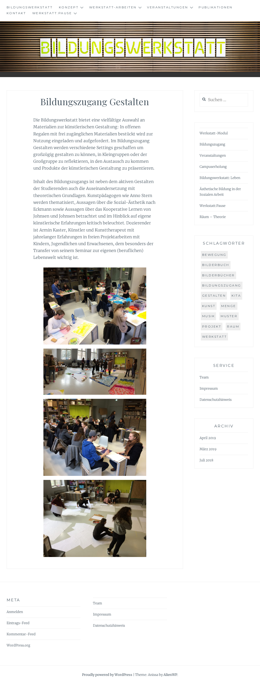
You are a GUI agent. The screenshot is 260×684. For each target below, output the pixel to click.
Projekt (211, 326)
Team (204, 377)
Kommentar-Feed (21, 634)
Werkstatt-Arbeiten (113, 7)
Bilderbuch (215, 265)
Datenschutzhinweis (216, 400)
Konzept (69, 7)
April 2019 (208, 438)
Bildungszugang (212, 144)
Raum (233, 326)
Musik (208, 316)
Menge (228, 306)
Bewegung (214, 255)
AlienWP (170, 675)
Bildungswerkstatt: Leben (220, 178)
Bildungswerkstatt (30, 7)
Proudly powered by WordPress (107, 675)
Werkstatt (214, 336)
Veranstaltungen (167, 7)
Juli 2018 (206, 460)
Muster (229, 316)
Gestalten (214, 295)
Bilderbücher (218, 275)
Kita (236, 295)
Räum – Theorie (213, 217)
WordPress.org (18, 645)
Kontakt (16, 13)
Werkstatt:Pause (52, 13)
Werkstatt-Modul (214, 133)
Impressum (209, 388)
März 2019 (208, 449)
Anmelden (15, 612)
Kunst (209, 306)
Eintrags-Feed (18, 623)
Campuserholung (213, 167)
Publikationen (216, 7)
